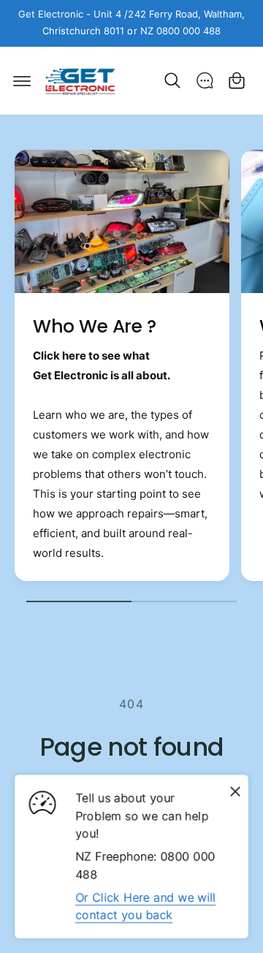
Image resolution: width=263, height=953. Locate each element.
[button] (22, 80)
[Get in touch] (204, 80)
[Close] (235, 791)
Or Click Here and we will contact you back (145, 906)
